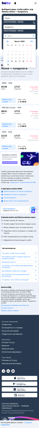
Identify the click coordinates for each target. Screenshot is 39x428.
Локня (3, 89)
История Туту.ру (8, 342)
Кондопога (17, 89)
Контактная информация (11, 352)
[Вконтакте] (8, 370)
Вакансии (5, 346)
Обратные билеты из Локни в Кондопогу (18, 191)
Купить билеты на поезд (16, 201)
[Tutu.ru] (7, 3)
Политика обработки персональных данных (11, 405)
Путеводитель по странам (12, 328)
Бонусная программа (10, 331)
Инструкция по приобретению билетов (15, 305)
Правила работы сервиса (10, 310)
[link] (10, 162)
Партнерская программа (11, 363)
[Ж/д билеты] (15, 3)
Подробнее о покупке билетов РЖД (23, 182)
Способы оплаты (7, 308)
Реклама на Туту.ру (9, 360)
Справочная (6, 324)
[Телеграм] (3, 370)
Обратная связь (8, 349)
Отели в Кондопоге (9, 209)
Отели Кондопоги (10, 198)
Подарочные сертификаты (12, 334)
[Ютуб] (13, 370)
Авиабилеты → (15, 194)
